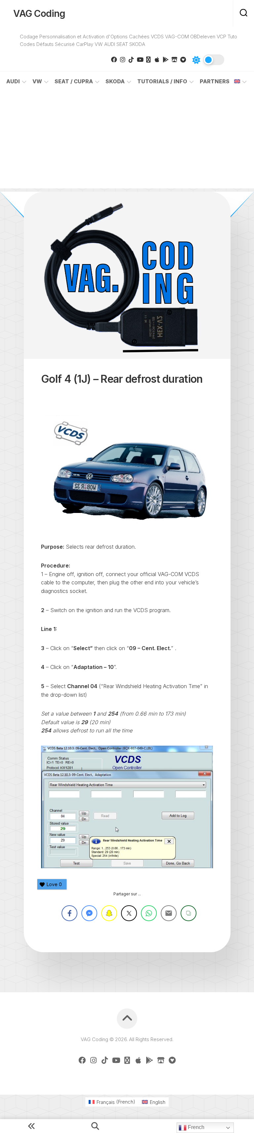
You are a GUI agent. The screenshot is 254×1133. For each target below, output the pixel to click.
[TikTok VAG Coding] (131, 59)
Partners (215, 81)
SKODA (115, 81)
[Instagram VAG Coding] (123, 59)
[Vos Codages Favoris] (183, 59)
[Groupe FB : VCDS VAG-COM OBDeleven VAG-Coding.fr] (114, 59)
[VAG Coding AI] (148, 59)
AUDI (13, 81)
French (195, 1127)
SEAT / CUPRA (74, 81)
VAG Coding (39, 13)
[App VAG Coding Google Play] (166, 59)
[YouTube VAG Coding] (140, 59)
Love (54, 884)
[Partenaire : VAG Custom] (174, 59)
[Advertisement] (127, 142)
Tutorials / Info (162, 81)
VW (37, 81)
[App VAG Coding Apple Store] (157, 59)
